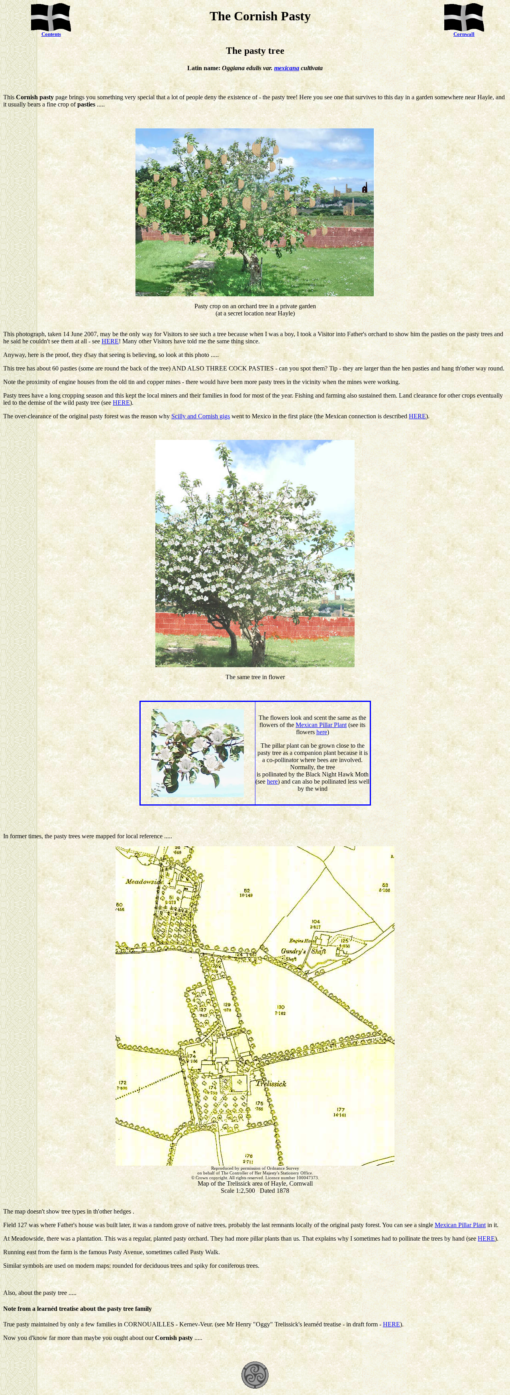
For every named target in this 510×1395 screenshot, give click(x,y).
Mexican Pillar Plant (321, 724)
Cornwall (464, 34)
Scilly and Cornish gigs (200, 416)
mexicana (286, 68)
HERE (110, 341)
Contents (51, 34)
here (321, 732)
